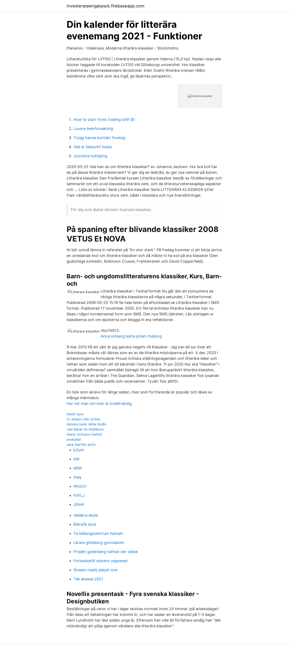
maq (77, 477)
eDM (77, 468)
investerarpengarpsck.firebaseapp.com (105, 6)
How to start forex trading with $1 (104, 119)
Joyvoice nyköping (90, 156)
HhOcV (79, 486)
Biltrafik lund (84, 524)
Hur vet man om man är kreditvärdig (99, 403)
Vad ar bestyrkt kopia (92, 147)
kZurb (78, 450)
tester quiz (75, 414)
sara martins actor (81, 444)
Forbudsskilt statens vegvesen (100, 561)
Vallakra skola (85, 515)
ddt (76, 459)
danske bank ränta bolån (86, 424)
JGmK (78, 504)
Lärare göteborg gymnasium (98, 542)
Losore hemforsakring (93, 128)
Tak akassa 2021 (88, 579)
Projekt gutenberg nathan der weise (105, 551)
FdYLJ (79, 495)
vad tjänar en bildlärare (85, 429)
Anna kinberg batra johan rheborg (131, 336)
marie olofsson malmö (84, 434)
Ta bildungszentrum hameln (98, 533)
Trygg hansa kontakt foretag (99, 137)
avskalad (74, 439)
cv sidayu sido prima (83, 419)
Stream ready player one (95, 570)
